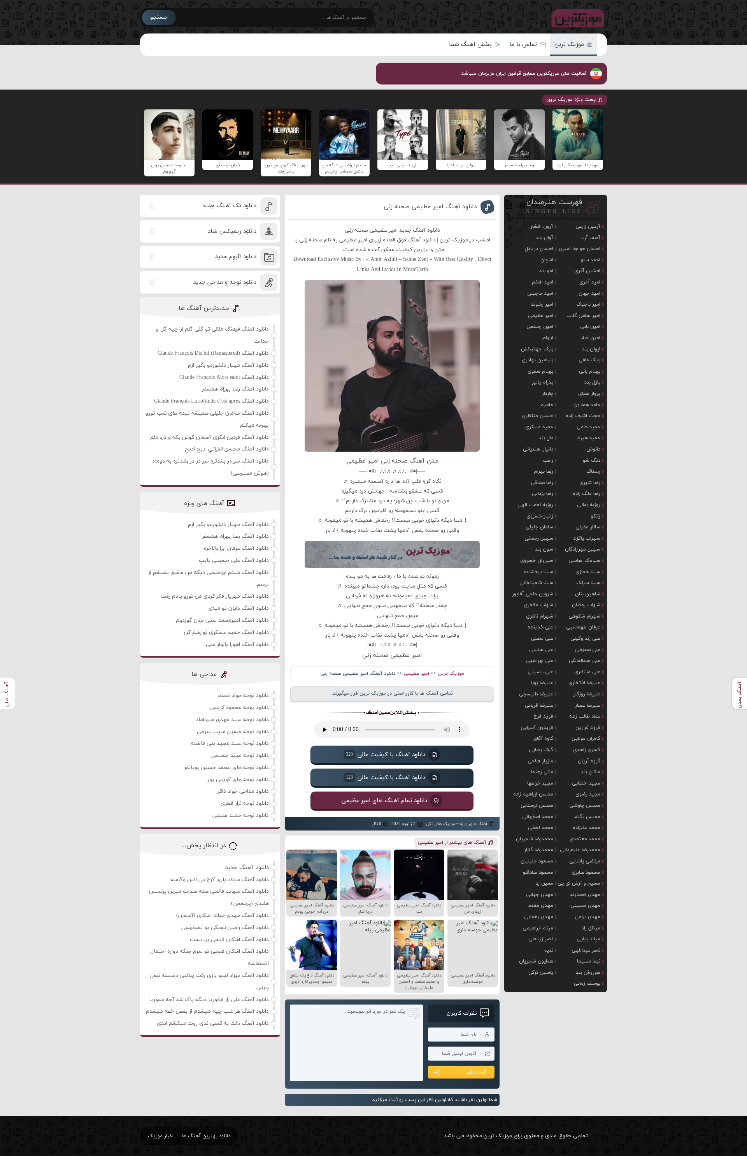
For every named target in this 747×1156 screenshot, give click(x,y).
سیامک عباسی (584, 560)
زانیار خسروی (539, 516)
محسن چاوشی (584, 805)
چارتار (547, 393)
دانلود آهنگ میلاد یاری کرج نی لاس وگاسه (219, 879)
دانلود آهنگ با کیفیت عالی (385, 755)
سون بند (544, 549)
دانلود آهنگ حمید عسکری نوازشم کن (226, 632)
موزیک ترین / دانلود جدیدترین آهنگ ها (576, 17)
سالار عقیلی (587, 527)
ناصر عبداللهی (586, 950)
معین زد (544, 883)
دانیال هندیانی (538, 449)
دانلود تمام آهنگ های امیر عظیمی (384, 801)
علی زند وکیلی (585, 638)
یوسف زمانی (587, 983)
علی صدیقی (587, 649)
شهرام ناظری (539, 616)
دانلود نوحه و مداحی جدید (224, 282)
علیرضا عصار (587, 705)
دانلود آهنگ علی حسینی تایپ (234, 560)
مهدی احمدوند (585, 894)
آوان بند (544, 237)
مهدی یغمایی (538, 916)
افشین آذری (587, 270)
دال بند (546, 438)
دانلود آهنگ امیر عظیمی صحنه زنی (430, 206)
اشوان (546, 260)
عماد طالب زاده (584, 716)
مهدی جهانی (539, 894)
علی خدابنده (540, 627)
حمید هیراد (588, 438)
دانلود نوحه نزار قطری (245, 803)
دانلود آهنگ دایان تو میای (239, 608)
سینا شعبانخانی (536, 582)
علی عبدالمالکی (584, 660)
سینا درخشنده (538, 571)
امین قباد (590, 337)
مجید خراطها (540, 783)
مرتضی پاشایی (584, 861)
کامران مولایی (586, 738)
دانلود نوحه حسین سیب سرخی (233, 731)
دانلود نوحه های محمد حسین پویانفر (226, 767)
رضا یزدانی (542, 493)
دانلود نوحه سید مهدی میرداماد (232, 719)
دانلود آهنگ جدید (247, 868)
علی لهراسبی (539, 660)
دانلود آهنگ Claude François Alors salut (224, 377)
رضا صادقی (542, 482)
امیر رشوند (542, 304)
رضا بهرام (543, 471)
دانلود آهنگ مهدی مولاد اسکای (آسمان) (222, 915)
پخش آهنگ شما (470, 44)
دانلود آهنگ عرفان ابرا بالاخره (236, 548)
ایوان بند (591, 349)
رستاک (593, 471)
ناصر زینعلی (540, 939)
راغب (548, 460)
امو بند (546, 270)
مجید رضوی (587, 794)
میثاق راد (591, 928)
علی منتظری (587, 672)
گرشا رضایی (541, 749)
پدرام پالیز (542, 382)
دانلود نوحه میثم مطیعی (239, 755)
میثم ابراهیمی (538, 928)
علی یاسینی (540, 672)
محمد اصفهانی (537, 816)
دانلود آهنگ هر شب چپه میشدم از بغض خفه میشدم (207, 1011)
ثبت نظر (476, 1072)
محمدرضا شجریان (534, 839)
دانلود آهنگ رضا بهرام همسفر (235, 389)
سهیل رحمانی (538, 538)
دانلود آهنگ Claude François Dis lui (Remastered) (213, 353)
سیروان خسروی (536, 560)
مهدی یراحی (587, 916)
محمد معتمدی (585, 839)
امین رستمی (539, 326)
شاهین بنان (587, 594)
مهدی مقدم (540, 905)
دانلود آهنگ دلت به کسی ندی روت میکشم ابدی (213, 1023)
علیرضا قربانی (539, 705)
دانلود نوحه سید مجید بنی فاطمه (230, 743)
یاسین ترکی (540, 972)
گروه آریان (589, 761)
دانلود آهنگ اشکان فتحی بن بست (229, 939)
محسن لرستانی (537, 805)
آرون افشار (541, 226)
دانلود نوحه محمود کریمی (239, 707)
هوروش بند (588, 972)
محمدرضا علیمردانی (580, 849)
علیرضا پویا (542, 682)
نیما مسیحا (588, 961)
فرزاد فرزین (587, 727)
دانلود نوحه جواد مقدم (243, 695)
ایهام (547, 337)
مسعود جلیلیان (537, 861)
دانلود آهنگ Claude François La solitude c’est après (211, 401)
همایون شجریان (536, 961)
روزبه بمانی (588, 504)
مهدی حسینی (585, 905)
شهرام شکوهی (584, 616)
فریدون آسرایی (537, 727)
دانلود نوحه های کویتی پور (238, 779)
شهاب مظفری (538, 605)
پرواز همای (589, 393)
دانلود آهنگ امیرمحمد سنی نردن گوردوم (222, 620)
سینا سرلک (588, 582)
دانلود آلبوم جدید (235, 257)
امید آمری (589, 282)
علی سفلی (542, 638)
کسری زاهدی (586, 749)
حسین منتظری (537, 415)
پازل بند (592, 382)
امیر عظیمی (416, 673)
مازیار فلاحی (540, 761)
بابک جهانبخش (537, 349)
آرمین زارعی (587, 226)
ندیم (548, 950)
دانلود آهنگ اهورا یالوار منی (237, 644)
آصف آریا (590, 237)
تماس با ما (523, 44)
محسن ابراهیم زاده (533, 794)
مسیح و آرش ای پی (579, 883)
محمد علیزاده (586, 827)
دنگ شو (591, 460)
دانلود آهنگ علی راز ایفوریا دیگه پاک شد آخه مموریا (209, 999)
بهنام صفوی (540, 371)
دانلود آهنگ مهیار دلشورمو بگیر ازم (228, 365)
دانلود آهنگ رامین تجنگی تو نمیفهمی (225, 927)
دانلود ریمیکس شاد (232, 231)
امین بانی (590, 326)
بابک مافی (589, 360)
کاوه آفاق (543, 738)
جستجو (159, 17)
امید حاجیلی (540, 293)
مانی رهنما (542, 772)
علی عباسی (541, 649)
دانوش (593, 449)
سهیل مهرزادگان (582, 549)
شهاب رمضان (586, 605)
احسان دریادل (539, 248)
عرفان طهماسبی (583, 627)
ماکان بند (590, 772)
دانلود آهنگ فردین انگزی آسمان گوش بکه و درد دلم (209, 437)
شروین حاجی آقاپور (532, 594)
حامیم (546, 404)
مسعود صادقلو (538, 872)
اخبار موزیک (161, 1136)
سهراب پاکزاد (586, 538)
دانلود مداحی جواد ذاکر (243, 791)
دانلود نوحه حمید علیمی (240, 815)
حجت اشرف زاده (583, 415)
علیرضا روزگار (586, 694)
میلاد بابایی (588, 939)
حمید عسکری (539, 427)
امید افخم (542, 282)
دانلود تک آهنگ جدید (229, 206)
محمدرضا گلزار (538, 849)
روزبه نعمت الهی (535, 504)
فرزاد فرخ (543, 716)
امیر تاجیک (588, 304)
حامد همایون (586, 404)
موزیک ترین (569, 44)
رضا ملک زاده (586, 493)
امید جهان (589, 293)
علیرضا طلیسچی (536, 694)
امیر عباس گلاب (583, 315)
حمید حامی (588, 427)
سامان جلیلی (539, 527)
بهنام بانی (589, 371)
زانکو (595, 516)
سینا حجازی (587, 571)
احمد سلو (590, 260)
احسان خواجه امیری (579, 248)
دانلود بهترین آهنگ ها (206, 1136)
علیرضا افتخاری (584, 682)
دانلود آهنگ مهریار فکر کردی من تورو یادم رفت (215, 596)
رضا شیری (589, 482)
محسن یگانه (587, 816)
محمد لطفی (540, 827)
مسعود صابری (586, 872)
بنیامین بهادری (537, 360)
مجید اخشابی (586, 783)
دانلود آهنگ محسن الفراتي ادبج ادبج (227, 449)
